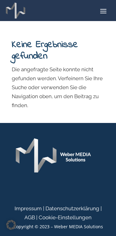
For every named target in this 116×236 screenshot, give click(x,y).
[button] (11, 225)
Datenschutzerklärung (72, 208)
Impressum (28, 208)
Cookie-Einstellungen (65, 217)
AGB (29, 217)
